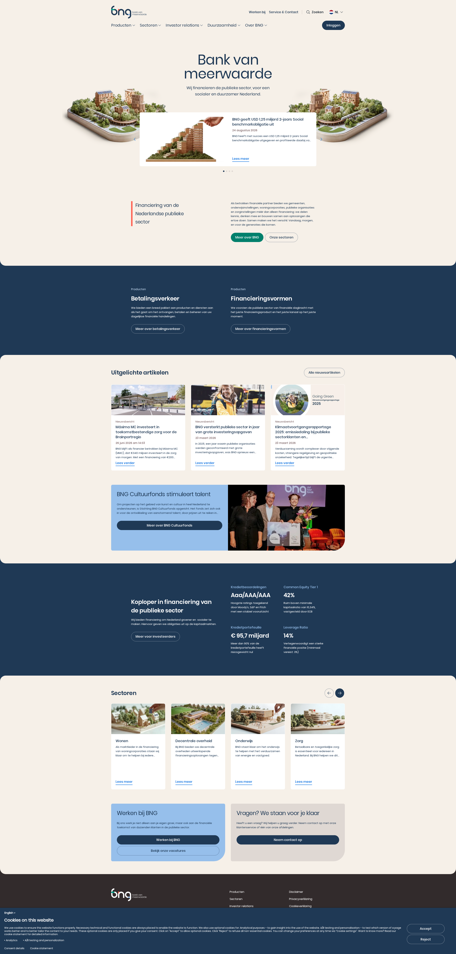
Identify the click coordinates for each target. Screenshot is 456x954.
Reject (426, 939)
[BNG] (129, 12)
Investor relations (241, 906)
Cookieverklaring (300, 906)
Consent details (14, 948)
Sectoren (236, 899)
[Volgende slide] (339, 693)
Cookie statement (41, 948)
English (8, 913)
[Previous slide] (134, 139)
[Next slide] (321, 139)
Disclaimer (296, 892)
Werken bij (257, 12)
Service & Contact (283, 12)
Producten (237, 892)
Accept (426, 928)
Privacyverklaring (300, 899)
